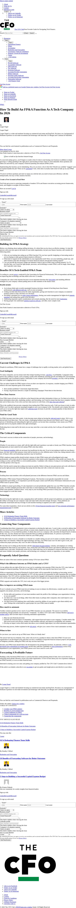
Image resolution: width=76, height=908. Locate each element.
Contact (6, 8)
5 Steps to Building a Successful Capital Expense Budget (22, 520)
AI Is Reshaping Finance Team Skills (15, 516)
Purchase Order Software (16, 75)
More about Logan (6, 149)
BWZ (24, 907)
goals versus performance (30, 295)
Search (2, 33)
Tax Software (12, 68)
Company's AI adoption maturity (10, 221)
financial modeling (9, 450)
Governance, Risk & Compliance (18, 51)
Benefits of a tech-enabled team (14, 711)
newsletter (29, 667)
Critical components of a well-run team (16, 714)
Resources (7, 38)
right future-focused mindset (41, 546)
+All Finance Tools (14, 81)
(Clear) (26, 33)
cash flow (49, 375)
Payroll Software (13, 63)
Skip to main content (6, 1)
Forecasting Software (14, 79)
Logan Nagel (6, 684)
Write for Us (8, 6)
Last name (49, 204)
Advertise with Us (9, 904)
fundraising (63, 299)
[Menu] (1, 35)
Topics (7, 40)
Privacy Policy (23, 238)
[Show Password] (19, 336)
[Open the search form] (1, 31)
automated (29, 168)
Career (10, 55)
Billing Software (13, 74)
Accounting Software (14, 65)
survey (16, 274)
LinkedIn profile (5, 226)
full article (33, 626)
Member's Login (9, 9)
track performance (57, 646)
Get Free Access (5, 84)
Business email (5, 211)
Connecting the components (12, 716)
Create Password (5, 215)
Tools (6, 59)
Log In (14, 188)
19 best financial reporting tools (45, 506)
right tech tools (55, 418)
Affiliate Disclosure (10, 902)
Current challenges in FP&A (13, 712)
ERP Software (12, 66)
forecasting (52, 279)
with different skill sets (19, 290)
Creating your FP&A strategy (13, 709)
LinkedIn (3, 195)
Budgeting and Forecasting (16, 50)
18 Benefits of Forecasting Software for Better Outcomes (21, 518)
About (6, 4)
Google (8, 195)
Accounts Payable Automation (17, 72)
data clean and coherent (56, 402)
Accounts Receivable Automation (18, 77)
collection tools (32, 409)
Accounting (11, 48)
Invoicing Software (14, 70)
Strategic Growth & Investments (18, 53)
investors (55, 378)
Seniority (3, 208)
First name (23, 204)
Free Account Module (7, 232)
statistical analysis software (32, 301)
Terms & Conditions (10, 898)
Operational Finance (14, 44)
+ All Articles (12, 57)
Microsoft (13, 195)
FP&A (10, 46)
